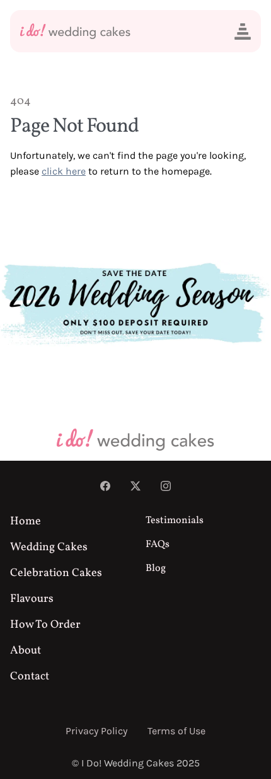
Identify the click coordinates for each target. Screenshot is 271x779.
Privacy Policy (96, 731)
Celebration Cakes (56, 573)
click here (64, 171)
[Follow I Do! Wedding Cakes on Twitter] (135, 487)
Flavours (32, 599)
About (25, 651)
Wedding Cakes (49, 547)
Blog (156, 568)
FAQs (158, 544)
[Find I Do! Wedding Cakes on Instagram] (166, 487)
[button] (242, 31)
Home (25, 521)
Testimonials (175, 521)
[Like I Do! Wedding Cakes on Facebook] (105, 487)
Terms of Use (176, 731)
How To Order (45, 625)
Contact (29, 676)
